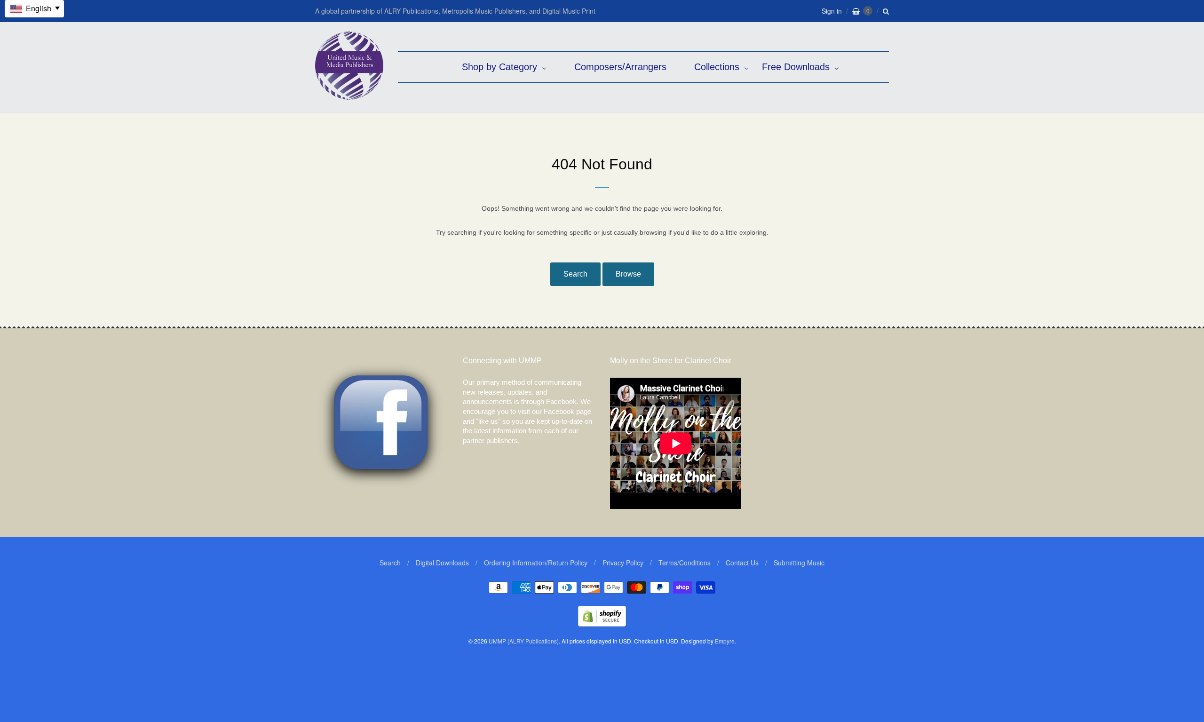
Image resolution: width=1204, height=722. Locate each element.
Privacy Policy (622, 562)
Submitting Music (799, 562)
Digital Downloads (442, 562)
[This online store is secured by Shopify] (602, 623)
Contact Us (742, 562)
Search (575, 274)
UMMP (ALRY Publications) (524, 641)
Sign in (832, 11)
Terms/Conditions (684, 562)
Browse (628, 274)
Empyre (725, 641)
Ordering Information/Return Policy (535, 562)
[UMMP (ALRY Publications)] (349, 95)
